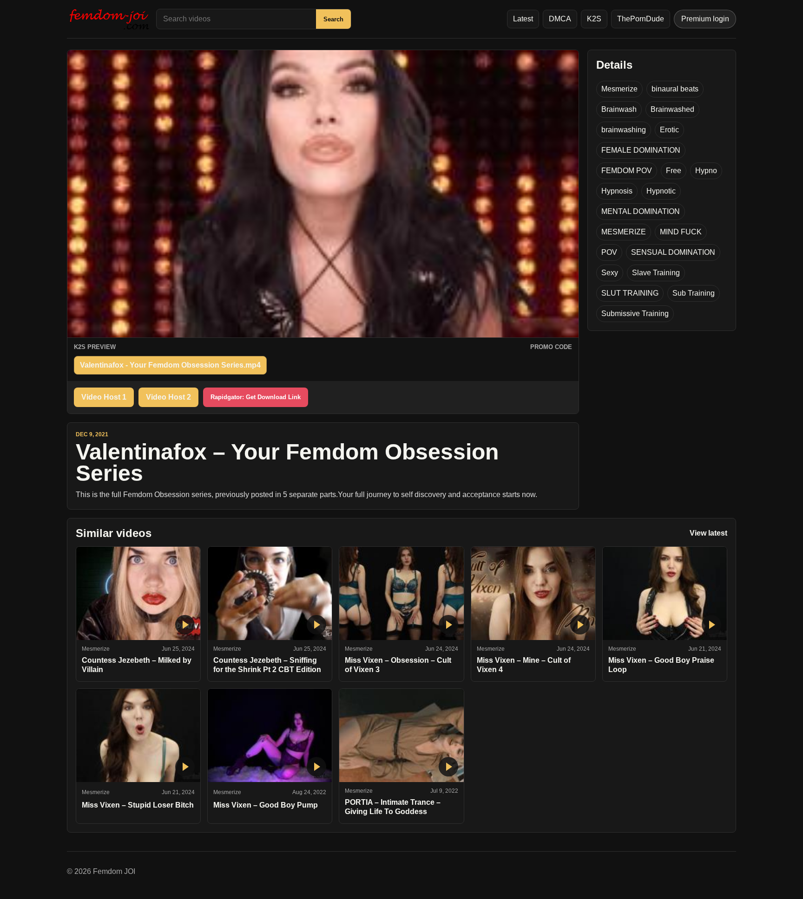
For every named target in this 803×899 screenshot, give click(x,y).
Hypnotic (661, 191)
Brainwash (619, 109)
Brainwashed (672, 109)
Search (333, 19)
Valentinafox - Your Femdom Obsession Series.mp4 (170, 365)
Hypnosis (616, 191)
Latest (523, 19)
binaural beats (675, 89)
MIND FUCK (681, 232)
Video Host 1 (103, 397)
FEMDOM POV (626, 171)
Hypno (706, 171)
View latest (708, 533)
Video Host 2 (168, 397)
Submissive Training (635, 313)
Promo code (551, 346)
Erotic (669, 130)
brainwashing (623, 130)
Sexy (609, 273)
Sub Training (693, 293)
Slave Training (656, 273)
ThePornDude (640, 19)
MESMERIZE (623, 232)
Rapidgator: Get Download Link (256, 397)
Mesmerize (619, 89)
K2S (594, 19)
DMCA (560, 19)
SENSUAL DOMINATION (673, 252)
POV (609, 252)
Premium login (705, 19)
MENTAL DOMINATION (640, 211)
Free (673, 171)
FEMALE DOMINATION (640, 150)
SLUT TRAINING (629, 293)
